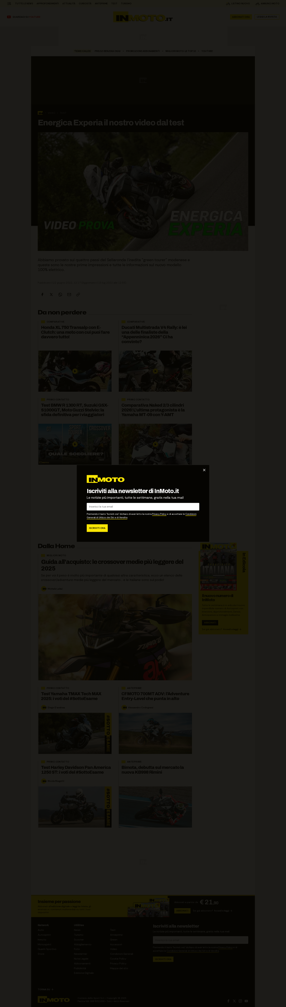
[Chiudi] (204, 470)
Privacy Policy (159, 514)
